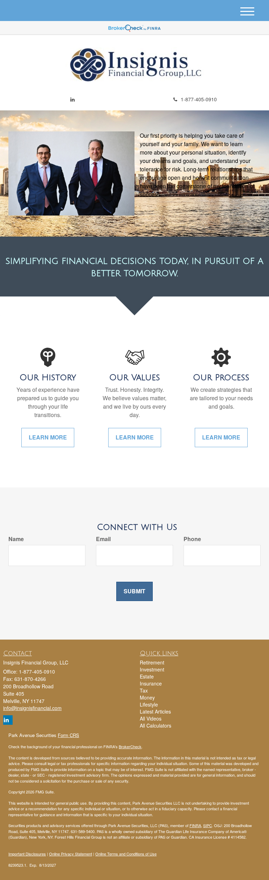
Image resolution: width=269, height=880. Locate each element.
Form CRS (68, 735)
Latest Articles (155, 711)
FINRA (195, 825)
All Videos (150, 718)
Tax (144, 690)
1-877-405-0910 (199, 99)
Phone (192, 539)
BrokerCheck (130, 746)
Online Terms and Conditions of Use (126, 854)
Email (103, 539)
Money (147, 697)
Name (16, 539)
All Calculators (155, 725)
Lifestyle (149, 704)
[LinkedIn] (72, 99)
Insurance (151, 683)
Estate (147, 676)
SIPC (207, 825)
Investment (152, 669)
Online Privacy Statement (70, 854)
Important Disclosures (27, 854)
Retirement (152, 662)
